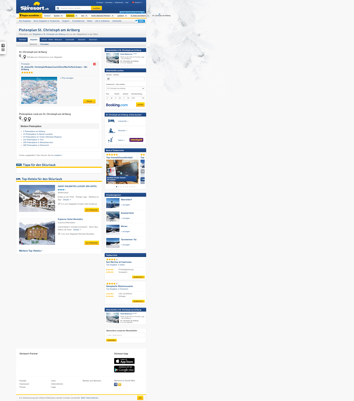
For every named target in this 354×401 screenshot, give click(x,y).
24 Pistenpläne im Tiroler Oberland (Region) (42, 137)
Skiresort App (121, 354)
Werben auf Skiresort (92, 381)
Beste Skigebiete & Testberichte (46, 21)
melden (57, 155)
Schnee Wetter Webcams (51, 40)
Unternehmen (57, 384)
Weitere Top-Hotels (30, 251)
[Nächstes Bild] (143, 171)
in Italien (121, 265)
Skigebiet (33, 40)
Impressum (24, 384)
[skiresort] (34, 7)
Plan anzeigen (67, 78)
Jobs (126, 2)
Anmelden (111, 340)
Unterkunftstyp (136, 94)
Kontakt (22, 381)
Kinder (116, 94)
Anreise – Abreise (112, 75)
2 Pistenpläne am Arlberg (34, 131)
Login (53, 387)
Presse (22, 387)
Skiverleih (81, 40)
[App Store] (124, 364)
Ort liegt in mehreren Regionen (131, 12)
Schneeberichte (78, 21)
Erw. (107, 94)
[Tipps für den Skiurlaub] (139, 21)
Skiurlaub (22, 40)
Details (89, 101)
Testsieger (99, 2)
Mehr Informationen (89, 398)
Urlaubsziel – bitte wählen (115, 84)
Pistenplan (44, 44)
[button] (117, 105)
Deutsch (137, 2)
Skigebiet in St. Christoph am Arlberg (49, 34)
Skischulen (93, 40)
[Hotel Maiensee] (112, 58)
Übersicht (33, 44)
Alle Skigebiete (25, 21)
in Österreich (123, 289)
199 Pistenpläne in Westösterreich (38, 142)
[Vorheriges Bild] (108, 171)
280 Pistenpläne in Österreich (36, 145)
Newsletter (109, 2)
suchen (140, 104)
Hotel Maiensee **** (128, 54)
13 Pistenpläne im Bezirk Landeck (38, 134)
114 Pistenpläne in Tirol (33, 140)
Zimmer (125, 94)
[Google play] (124, 372)
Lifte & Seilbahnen (102, 21)
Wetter (89, 21)
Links (53, 381)
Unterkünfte (117, 21)
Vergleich (65, 21)
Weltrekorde (119, 2)
